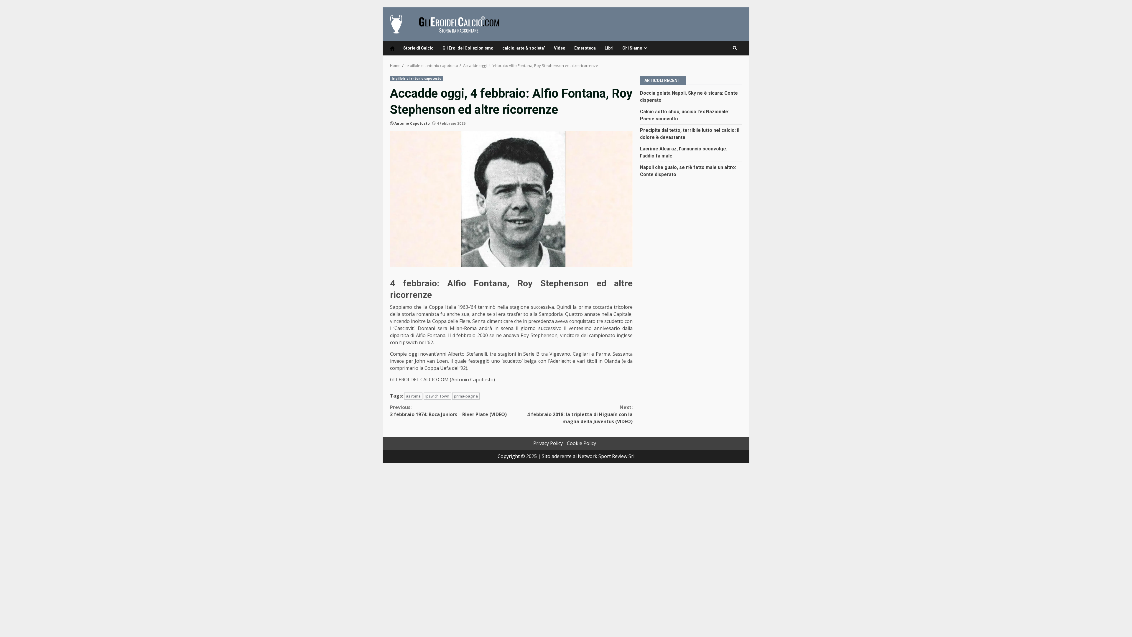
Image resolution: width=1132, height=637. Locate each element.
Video (559, 48)
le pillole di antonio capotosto (416, 78)
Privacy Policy (548, 443)
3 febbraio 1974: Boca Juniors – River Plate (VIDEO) (448, 411)
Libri (609, 48)
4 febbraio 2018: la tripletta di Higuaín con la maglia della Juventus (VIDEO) (580, 414)
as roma (413, 396)
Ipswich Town (437, 396)
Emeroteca (585, 48)
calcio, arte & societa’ (523, 48)
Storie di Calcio (418, 48)
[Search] (735, 48)
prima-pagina (466, 396)
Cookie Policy (581, 443)
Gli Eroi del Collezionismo (467, 48)
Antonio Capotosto (412, 123)
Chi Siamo (632, 48)
